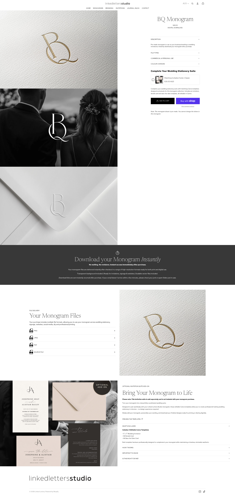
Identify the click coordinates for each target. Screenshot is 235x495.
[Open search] (192, 3)
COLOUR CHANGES (158, 64)
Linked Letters (40, 492)
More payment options (188, 106)
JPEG (36, 338)
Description (156, 39)
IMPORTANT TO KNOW (130, 453)
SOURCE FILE (38, 352)
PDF (35, 345)
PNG (35, 331)
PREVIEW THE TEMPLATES (131, 419)
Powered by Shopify (52, 492)
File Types (155, 53)
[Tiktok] (204, 491)
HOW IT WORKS (127, 448)
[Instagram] (199, 491)
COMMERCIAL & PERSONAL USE (162, 58)
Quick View (159, 82)
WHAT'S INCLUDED (129, 426)
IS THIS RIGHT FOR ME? (130, 459)
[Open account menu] (197, 3)
